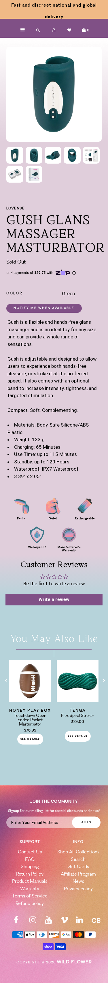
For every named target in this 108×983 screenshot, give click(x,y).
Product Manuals (29, 881)
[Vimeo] (64, 922)
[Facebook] (16, 922)
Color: (15, 293)
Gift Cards (78, 866)
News (78, 881)
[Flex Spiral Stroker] (77, 700)
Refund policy (30, 903)
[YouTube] (48, 922)
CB (96, 921)
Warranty (29, 889)
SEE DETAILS (30, 739)
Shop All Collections (78, 852)
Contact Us (30, 852)
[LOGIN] (54, 30)
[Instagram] (32, 922)
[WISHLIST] (69, 30)
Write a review (54, 599)
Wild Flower (74, 962)
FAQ (30, 859)
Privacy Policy (78, 889)
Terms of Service (30, 896)
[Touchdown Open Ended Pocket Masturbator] (30, 700)
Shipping (30, 866)
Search (78, 859)
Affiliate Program (78, 874)
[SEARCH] (38, 30)
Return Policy (29, 874)
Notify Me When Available (44, 308)
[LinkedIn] (79, 922)
